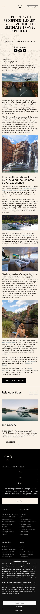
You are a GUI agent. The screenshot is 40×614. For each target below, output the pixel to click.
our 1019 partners (12, 564)
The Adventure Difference (10, 514)
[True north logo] (20, 8)
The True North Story (8, 517)
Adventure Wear (7, 524)
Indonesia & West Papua (9, 552)
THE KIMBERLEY (9, 425)
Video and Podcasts (26, 554)
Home (22, 547)
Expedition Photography (27, 529)
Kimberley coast (26, 235)
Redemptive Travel (8, 531)
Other (22, 542)
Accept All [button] (19, 603)
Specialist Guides (25, 524)
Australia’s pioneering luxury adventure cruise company (19, 189)
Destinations (6, 542)
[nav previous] (31, 393)
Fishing (22, 517)
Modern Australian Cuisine (28, 522)
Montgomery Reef (8, 342)
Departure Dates (7, 557)
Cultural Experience (26, 519)
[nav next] (36, 393)
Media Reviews (25, 557)
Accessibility (24, 534)
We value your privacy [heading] (20, 561)
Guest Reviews (6, 529)
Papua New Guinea (8, 554)
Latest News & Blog (26, 552)
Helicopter (23, 514)
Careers (4, 534)
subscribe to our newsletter (13, 466)
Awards (4, 526)
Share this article (20, 47)
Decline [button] (19, 606)
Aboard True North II (8, 522)
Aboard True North (8, 519)
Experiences (24, 509)
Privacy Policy (17, 491)
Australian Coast (7, 547)
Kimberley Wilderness (9, 549)
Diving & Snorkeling (26, 526)
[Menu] (3, 7)
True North (6, 509)
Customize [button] (19, 610)
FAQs (21, 549)
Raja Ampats (31, 361)
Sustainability (24, 531)
